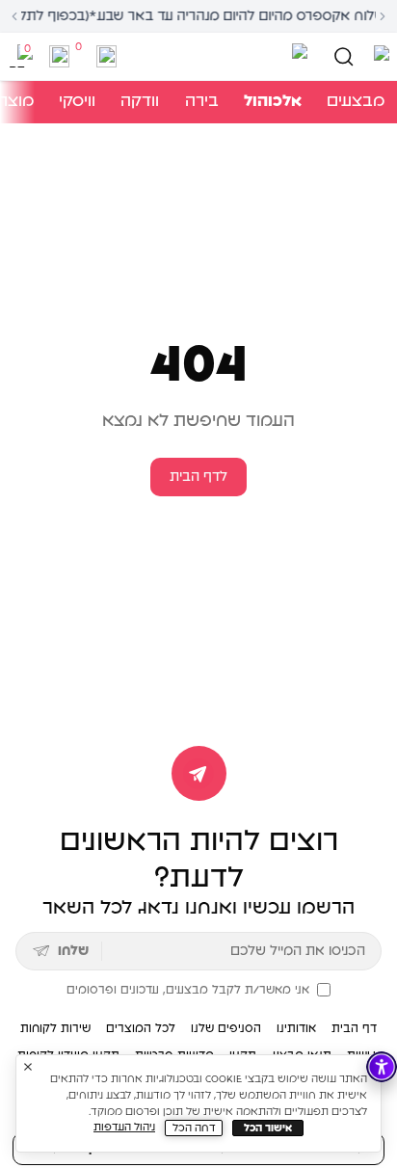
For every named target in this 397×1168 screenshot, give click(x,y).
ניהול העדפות (124, 1127)
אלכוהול (273, 101)
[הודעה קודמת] (14, 16)
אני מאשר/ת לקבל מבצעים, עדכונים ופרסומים (187, 989)
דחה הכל (194, 1128)
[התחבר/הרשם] (106, 56)
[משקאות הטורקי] (216, 56)
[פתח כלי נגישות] (381, 1066)
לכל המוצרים (140, 1028)
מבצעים (355, 101)
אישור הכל (268, 1128)
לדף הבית (198, 477)
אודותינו (296, 1028)
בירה (202, 101)
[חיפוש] (343, 56)
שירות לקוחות (55, 1028)
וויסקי (77, 101)
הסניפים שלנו (226, 1028)
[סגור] (28, 1067)
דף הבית (354, 1028)
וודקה (139, 101)
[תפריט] (378, 56)
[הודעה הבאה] (382, 16)
